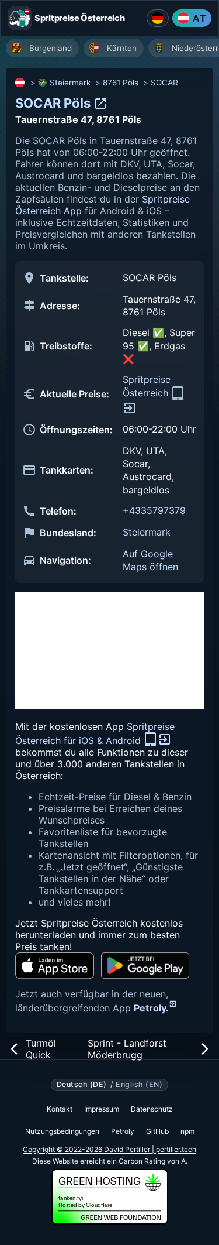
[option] (42, 48)
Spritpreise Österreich (147, 385)
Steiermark (70, 82)
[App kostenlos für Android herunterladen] (145, 965)
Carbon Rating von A (152, 1161)
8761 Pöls (120, 82)
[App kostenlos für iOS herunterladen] (54, 965)
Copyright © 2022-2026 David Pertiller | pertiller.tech (109, 1149)
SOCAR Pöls (54, 103)
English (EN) (139, 1084)
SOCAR (164, 82)
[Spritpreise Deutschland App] (158, 18)
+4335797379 (154, 510)
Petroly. (151, 1008)
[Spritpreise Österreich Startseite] (20, 18)
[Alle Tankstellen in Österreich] (20, 82)
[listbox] (112, 49)
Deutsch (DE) (82, 1084)
